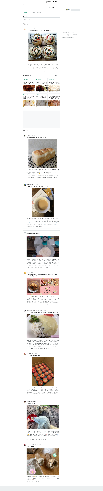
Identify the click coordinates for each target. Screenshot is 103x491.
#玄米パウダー (43, 177)
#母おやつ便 (34, 304)
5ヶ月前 (33, 135)
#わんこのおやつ (39, 439)
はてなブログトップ (65, 35)
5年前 (36, 353)
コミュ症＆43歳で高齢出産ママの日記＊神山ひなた (35, 310)
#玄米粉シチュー (47, 348)
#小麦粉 (35, 267)
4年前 (35, 231)
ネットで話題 (32, 12)
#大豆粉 (48, 304)
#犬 (27, 439)
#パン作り (28, 71)
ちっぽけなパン (29, 28)
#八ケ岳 (33, 439)
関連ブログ (39, 12)
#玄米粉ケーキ (39, 395)
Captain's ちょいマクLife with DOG (32, 401)
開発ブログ (75, 34)
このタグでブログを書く (75, 9)
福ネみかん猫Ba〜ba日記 (31, 184)
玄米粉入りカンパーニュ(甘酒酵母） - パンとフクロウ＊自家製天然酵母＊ (28, 97)
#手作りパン (33, 71)
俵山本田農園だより (30, 231)
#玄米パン (48, 267)
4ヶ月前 (33, 28)
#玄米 (28, 226)
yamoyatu (28, 272)
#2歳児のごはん (37, 348)
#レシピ (55, 71)
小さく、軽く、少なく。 (30, 353)
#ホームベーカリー (41, 267)
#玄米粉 (51, 71)
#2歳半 (28, 348)
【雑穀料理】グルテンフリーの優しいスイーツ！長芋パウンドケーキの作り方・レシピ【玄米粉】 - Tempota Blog (41, 82)
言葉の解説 (26, 12)
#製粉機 (31, 267)
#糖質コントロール (54, 304)
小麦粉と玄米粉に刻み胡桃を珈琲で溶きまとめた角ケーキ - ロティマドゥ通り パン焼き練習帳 (54, 97)
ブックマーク (25, 79)
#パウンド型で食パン (54, 177)
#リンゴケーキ (29, 395)
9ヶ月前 (37, 184)
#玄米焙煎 (40, 226)
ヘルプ (71, 34)
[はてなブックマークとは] (30, 75)
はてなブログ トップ (27, 4)
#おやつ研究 (29, 304)
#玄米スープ (31, 226)
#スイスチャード (40, 71)
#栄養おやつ (43, 304)
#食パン (48, 177)
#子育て (31, 348)
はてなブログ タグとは (66, 34)
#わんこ (30, 439)
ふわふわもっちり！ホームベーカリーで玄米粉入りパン (41, 97)
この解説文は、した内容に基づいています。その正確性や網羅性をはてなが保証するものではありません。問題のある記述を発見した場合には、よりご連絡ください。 (28, 19)
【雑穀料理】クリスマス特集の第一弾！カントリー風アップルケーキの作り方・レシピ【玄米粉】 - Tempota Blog (28, 82)
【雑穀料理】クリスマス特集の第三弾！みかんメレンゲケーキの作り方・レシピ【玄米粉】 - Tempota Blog (54, 82)
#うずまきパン (46, 71)
